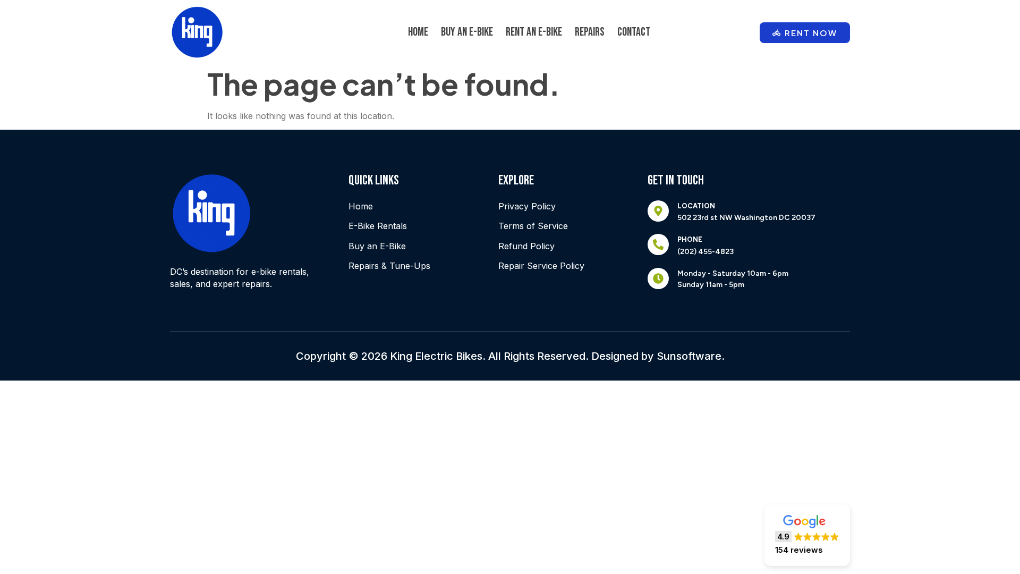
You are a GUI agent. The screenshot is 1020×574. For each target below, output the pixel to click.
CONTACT (633, 32)
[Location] (658, 211)
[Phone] (658, 244)
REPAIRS (590, 32)
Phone (689, 239)
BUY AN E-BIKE (467, 32)
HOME (418, 32)
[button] (807, 535)
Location (696, 206)
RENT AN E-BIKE (534, 32)
